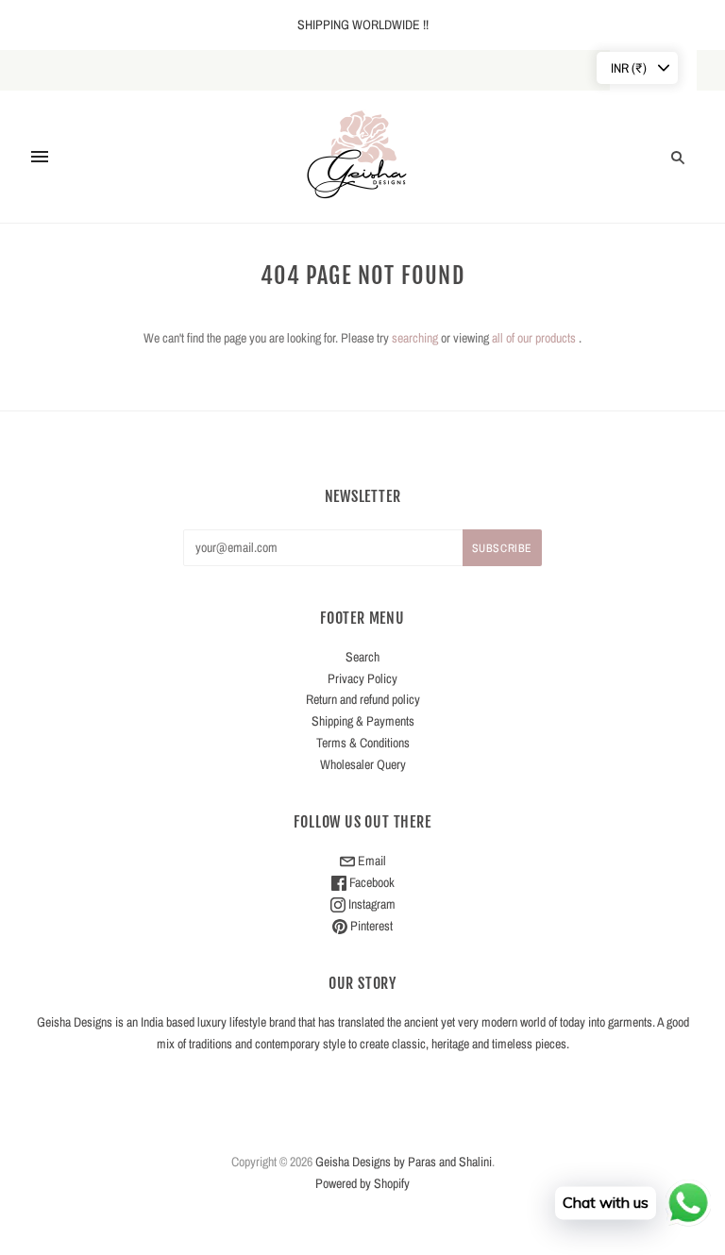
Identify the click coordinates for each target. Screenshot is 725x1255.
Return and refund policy (363, 699)
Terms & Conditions (363, 742)
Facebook (370, 882)
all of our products (534, 337)
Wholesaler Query (363, 764)
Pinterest (370, 925)
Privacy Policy (362, 678)
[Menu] (39, 156)
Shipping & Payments (363, 720)
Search (362, 656)
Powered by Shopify (362, 1183)
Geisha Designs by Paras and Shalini (403, 1161)
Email (370, 860)
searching (415, 337)
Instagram (371, 903)
